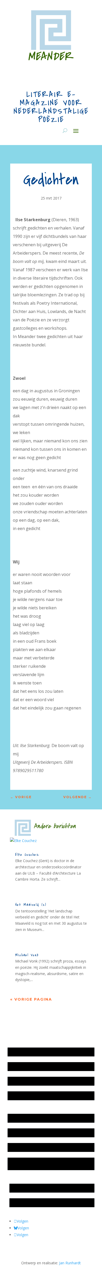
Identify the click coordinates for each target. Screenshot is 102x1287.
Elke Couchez (27, 854)
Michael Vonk (27, 955)
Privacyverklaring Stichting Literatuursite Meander (43, 1163)
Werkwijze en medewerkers (33, 1118)
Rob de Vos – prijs (27, 1202)
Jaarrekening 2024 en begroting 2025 (41, 1081)
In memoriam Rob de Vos (33, 1188)
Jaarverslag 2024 (24, 1095)
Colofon (17, 1147)
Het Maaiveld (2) (30, 904)
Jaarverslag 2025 (24, 1066)
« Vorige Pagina (31, 999)
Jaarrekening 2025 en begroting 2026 (41, 1051)
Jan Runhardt (70, 1262)
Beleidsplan (20, 1132)
